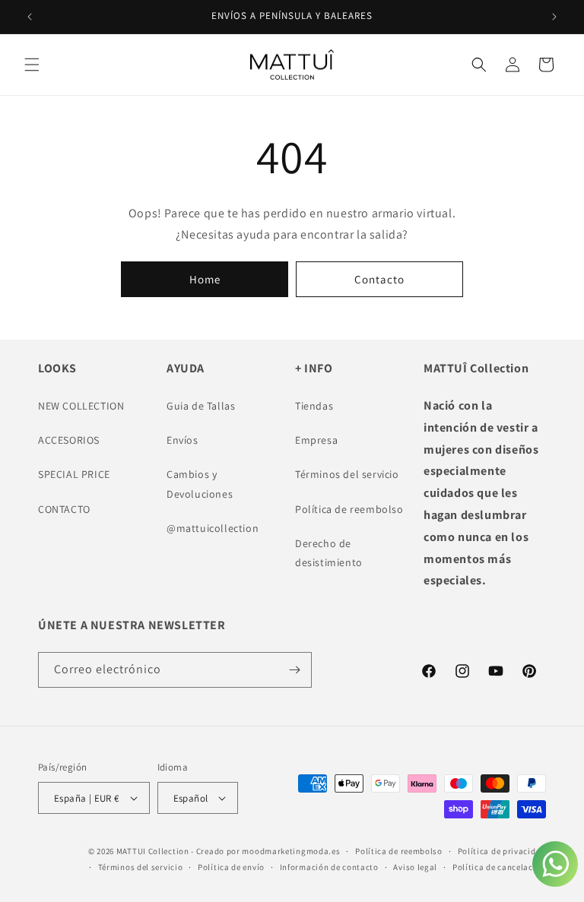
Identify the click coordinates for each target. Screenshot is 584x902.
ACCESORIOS (69, 440)
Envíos (182, 440)
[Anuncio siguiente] (554, 16)
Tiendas (314, 406)
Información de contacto (329, 867)
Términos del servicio (347, 474)
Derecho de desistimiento (329, 552)
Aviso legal (415, 867)
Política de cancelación (499, 867)
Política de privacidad (502, 851)
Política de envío (231, 867)
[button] (32, 64)
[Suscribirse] (294, 670)
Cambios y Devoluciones (200, 483)
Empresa (316, 440)
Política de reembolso (349, 509)
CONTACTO (64, 509)
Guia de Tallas (201, 406)
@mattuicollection (213, 528)
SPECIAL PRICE (74, 474)
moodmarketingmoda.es (291, 851)
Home (205, 279)
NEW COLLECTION (81, 406)
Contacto (379, 279)
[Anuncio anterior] (29, 16)
